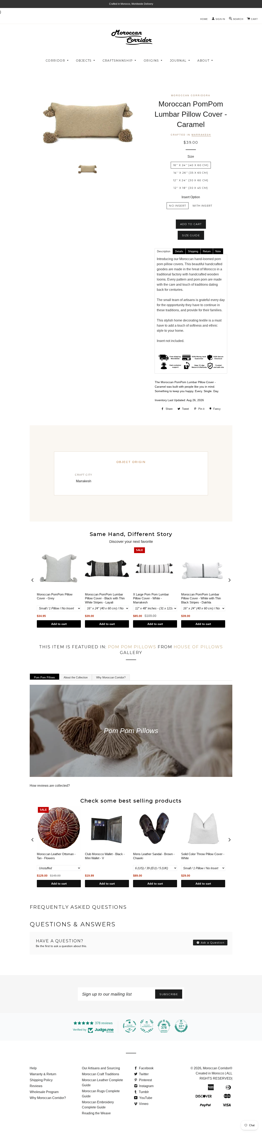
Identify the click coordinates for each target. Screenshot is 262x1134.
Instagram (146, 1086)
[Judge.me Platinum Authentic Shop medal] (146, 1026)
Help (33, 1068)
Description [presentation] (163, 251)
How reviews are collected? (50, 785)
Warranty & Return (43, 1074)
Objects (84, 60)
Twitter (143, 1074)
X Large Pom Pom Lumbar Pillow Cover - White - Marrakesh (151, 598)
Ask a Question (212, 942)
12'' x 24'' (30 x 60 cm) (190, 180)
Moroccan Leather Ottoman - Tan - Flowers (56, 856)
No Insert (177, 205)
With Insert (202, 205)
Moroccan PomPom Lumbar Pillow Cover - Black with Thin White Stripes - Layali (105, 598)
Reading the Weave (96, 1113)
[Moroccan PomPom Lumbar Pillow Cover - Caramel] (87, 169)
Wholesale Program (44, 1092)
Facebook (146, 1068)
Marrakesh (201, 134)
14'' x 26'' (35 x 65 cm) (191, 172)
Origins (151, 60)
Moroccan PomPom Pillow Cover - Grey (54, 596)
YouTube (145, 1098)
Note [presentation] (218, 251)
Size (190, 156)
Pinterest (145, 1080)
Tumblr (143, 1092)
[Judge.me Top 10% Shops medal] (181, 1026)
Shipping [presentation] (193, 251)
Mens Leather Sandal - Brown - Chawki (154, 856)
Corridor (55, 60)
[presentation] (32, 580)
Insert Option (191, 197)
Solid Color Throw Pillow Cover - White (202, 856)
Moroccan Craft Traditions (100, 1074)
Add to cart (59, 624)
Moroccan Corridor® (217, 1068)
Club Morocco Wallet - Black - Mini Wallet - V (105, 856)
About (203, 60)
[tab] (164, 251)
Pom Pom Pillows (132, 646)
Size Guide (191, 235)
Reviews (36, 1086)
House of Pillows (198, 646)
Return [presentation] (207, 251)
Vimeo (143, 1104)
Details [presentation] (179, 251)
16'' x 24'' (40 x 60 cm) (190, 165)
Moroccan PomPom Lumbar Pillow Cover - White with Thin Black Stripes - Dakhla (201, 598)
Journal (178, 60)
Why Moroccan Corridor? (110, 677)
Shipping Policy (41, 1080)
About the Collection (76, 677)
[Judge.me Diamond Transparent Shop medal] (129, 1026)
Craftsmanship (118, 60)
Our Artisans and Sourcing (101, 1068)
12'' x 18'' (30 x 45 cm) (191, 187)
